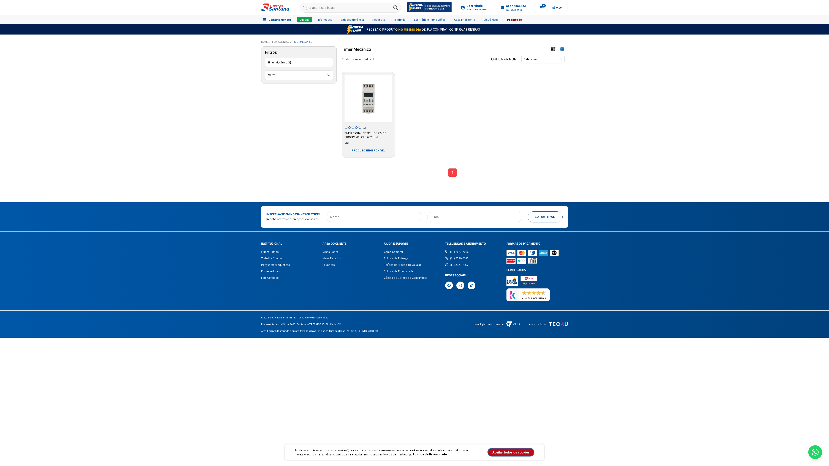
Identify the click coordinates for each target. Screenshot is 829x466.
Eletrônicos (491, 20)
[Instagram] (460, 286)
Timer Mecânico (302, 41)
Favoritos (329, 265)
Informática (325, 20)
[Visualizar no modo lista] (553, 49)
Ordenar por (503, 59)
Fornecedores (270, 271)
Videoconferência (352, 20)
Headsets (378, 20)
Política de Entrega (396, 258)
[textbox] (350, 8)
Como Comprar (393, 252)
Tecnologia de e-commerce (488, 324)
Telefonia (399, 20)
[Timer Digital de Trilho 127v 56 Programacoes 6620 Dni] (368, 98)
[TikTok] (471, 286)
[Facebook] (449, 286)
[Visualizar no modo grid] (562, 49)
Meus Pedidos (332, 258)
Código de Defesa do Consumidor (405, 278)
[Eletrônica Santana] (275, 7)
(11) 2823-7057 (459, 265)
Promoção (514, 20)
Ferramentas (280, 41)
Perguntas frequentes (275, 265)
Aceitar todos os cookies (511, 452)
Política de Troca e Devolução (403, 265)
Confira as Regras (464, 29)
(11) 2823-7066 (459, 252)
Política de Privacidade (430, 454)
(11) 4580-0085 (459, 258)
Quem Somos (270, 252)
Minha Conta (330, 252)
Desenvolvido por (537, 324)
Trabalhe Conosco (272, 258)
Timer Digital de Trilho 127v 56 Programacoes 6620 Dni (365, 135)
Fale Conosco (270, 278)
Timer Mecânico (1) (279, 62)
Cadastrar (545, 217)
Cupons (304, 20)
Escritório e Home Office (430, 20)
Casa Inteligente (464, 20)
